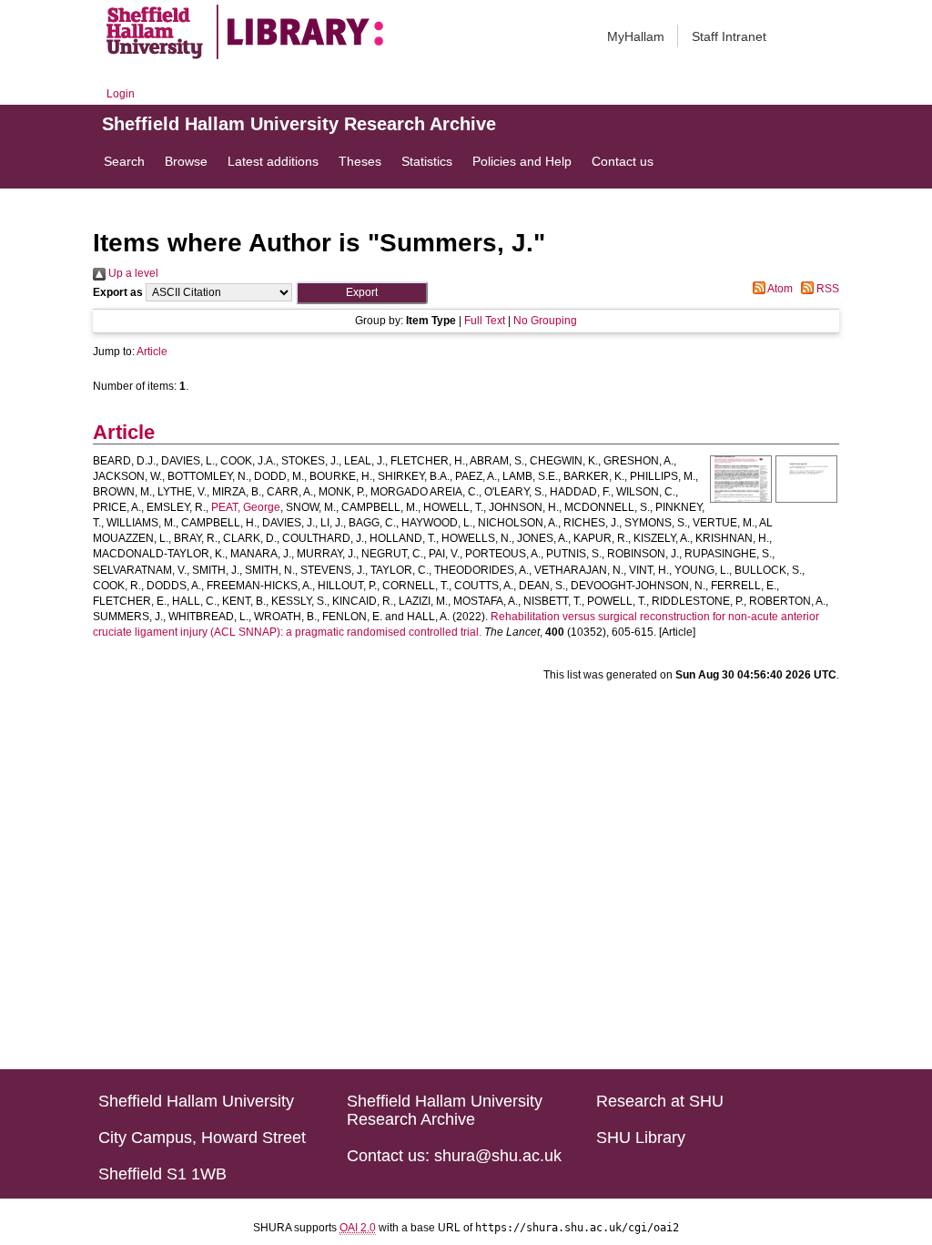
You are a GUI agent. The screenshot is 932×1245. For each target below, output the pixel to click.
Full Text (484, 320)
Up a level (132, 273)
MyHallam (635, 36)
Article (152, 351)
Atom (779, 288)
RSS (826, 288)
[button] (362, 292)
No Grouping (545, 320)
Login (120, 93)
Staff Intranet (729, 36)
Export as (118, 292)
